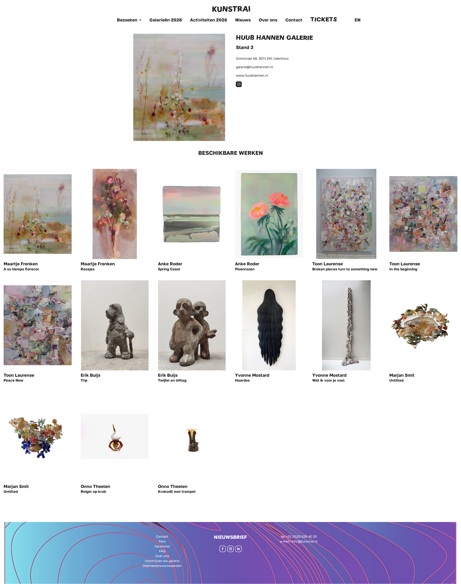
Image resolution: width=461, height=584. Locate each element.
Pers (162, 541)
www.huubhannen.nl (252, 75)
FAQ (162, 551)
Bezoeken (127, 20)
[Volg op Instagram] (230, 549)
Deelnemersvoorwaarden (162, 566)
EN (358, 20)
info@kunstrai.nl (305, 541)
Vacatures (162, 546)
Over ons (268, 20)
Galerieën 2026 (165, 20)
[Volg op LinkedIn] (238, 549)
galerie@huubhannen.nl (254, 67)
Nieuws (243, 20)
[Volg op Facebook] (222, 549)
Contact (293, 20)
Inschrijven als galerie (162, 561)
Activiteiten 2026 (208, 20)
